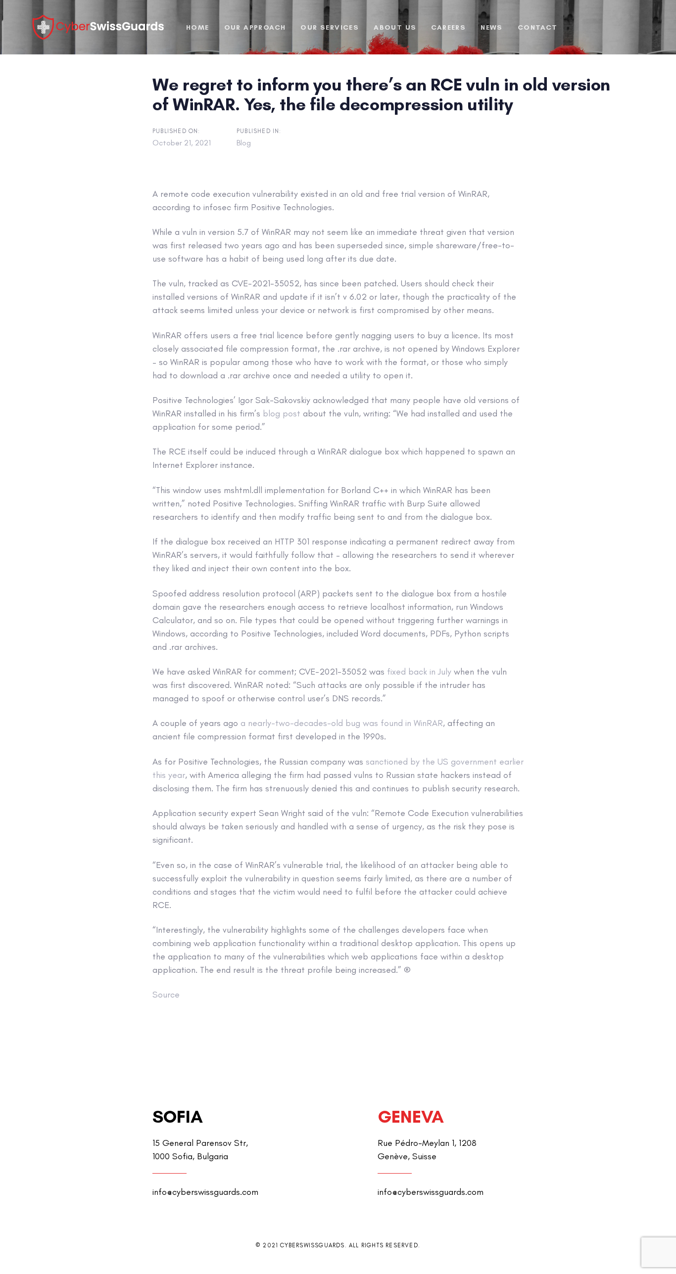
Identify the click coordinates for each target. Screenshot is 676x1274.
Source (166, 994)
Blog (244, 142)
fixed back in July (419, 671)
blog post (281, 413)
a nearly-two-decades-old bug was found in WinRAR (342, 723)
